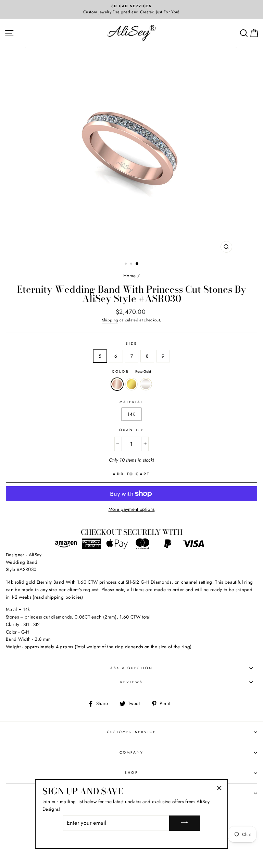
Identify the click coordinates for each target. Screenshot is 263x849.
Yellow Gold (131, 384)
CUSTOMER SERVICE (131, 731)
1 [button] (126, 264)
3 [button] (137, 264)
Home (129, 275)
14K (131, 414)
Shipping (110, 320)
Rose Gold (117, 384)
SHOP (131, 772)
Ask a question (131, 668)
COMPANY (131, 752)
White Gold (146, 384)
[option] (131, 9)
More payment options (132, 509)
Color (131, 371)
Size (131, 343)
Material (131, 401)
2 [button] (132, 264)
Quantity (131, 430)
